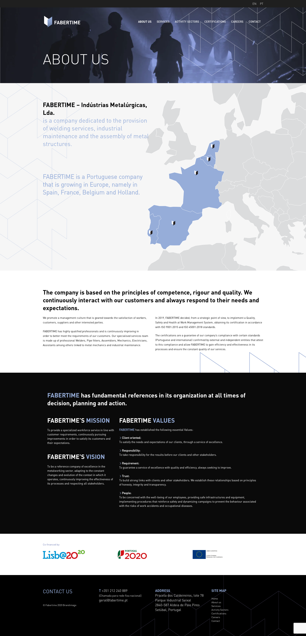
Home (214, 598)
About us (144, 21)
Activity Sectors (187, 21)
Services (163, 21)
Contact (255, 21)
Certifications (215, 21)
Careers (237, 21)
